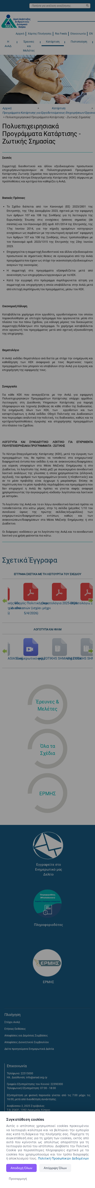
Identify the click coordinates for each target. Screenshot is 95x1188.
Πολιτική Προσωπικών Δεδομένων (63, 1158)
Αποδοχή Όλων (21, 1168)
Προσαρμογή (18, 1178)
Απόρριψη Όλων (55, 1168)
